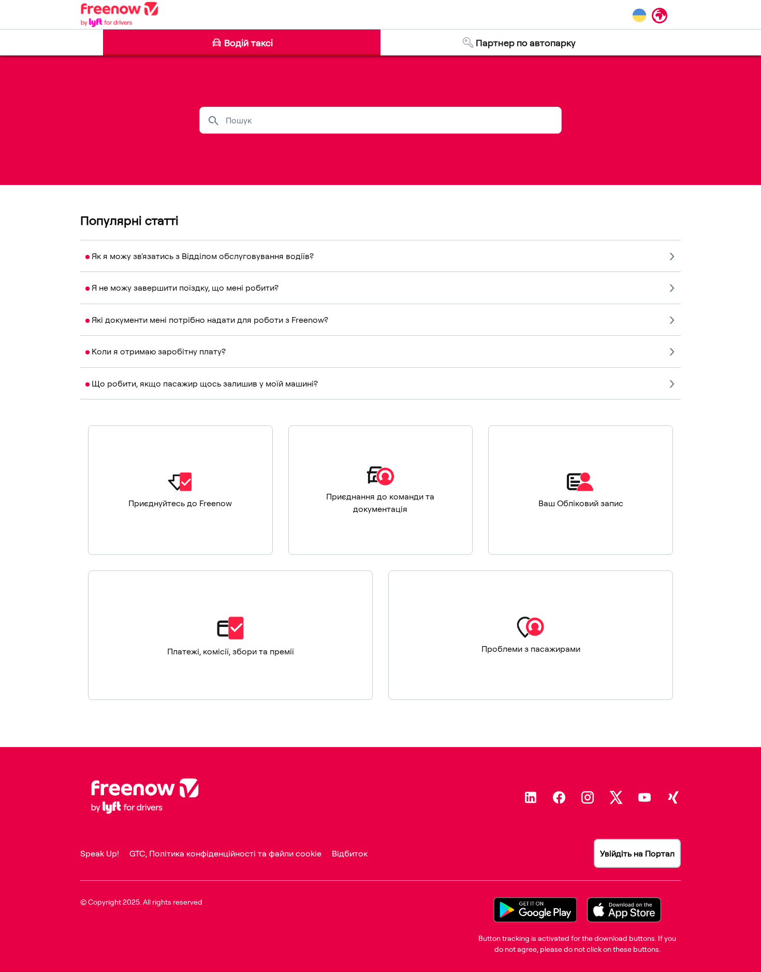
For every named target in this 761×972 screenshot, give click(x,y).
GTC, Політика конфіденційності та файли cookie (225, 853)
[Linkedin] (530, 797)
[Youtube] (644, 797)
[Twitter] (616, 797)
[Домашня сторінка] (119, 14)
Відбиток (350, 853)
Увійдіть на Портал (637, 853)
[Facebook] (559, 797)
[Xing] (673, 797)
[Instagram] (587, 797)
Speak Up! (99, 853)
